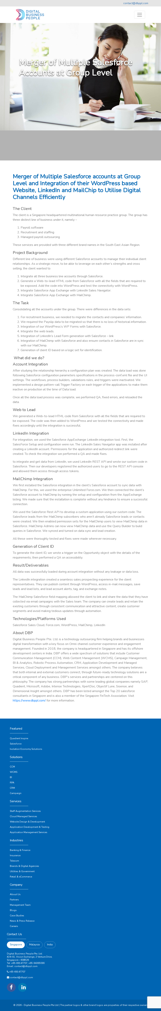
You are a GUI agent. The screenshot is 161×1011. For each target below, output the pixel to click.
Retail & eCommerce (21, 876)
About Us (15, 894)
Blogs (13, 910)
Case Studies (17, 915)
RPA (12, 782)
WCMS (13, 772)
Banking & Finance (20, 850)
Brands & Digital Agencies (24, 866)
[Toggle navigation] (139, 15)
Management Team (20, 905)
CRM (12, 787)
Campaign (15, 793)
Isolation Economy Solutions (26, 749)
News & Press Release (22, 920)
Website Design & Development (27, 821)
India (50, 944)
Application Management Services (28, 832)
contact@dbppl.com (135, 3)
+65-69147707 (17, 971)
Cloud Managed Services (23, 816)
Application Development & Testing (29, 827)
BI (11, 777)
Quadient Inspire (19, 738)
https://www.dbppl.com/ (29, 700)
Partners (14, 899)
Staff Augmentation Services (25, 811)
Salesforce (15, 743)
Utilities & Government (22, 871)
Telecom (14, 860)
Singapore (16, 944)
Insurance (15, 855)
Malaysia (34, 944)
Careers (14, 926)
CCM (12, 766)
